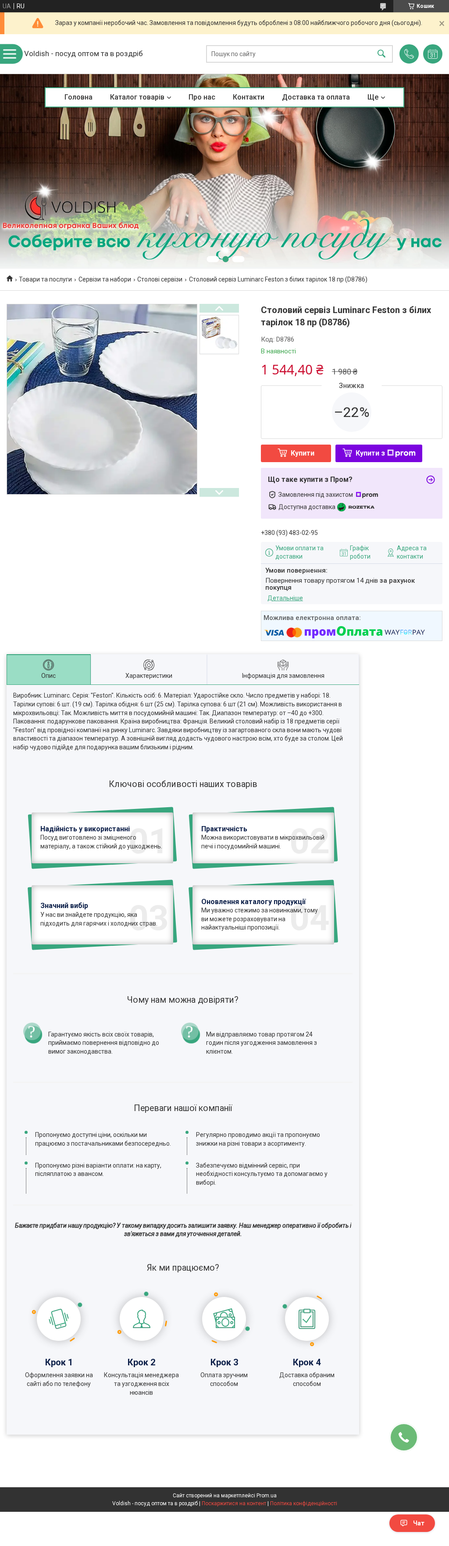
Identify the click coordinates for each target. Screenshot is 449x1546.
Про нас (202, 97)
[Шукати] (381, 54)
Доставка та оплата (316, 97)
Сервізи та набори (104, 279)
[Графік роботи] (432, 54)
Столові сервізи (159, 279)
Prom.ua (267, 1496)
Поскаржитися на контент (234, 1503)
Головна (78, 97)
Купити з (370, 453)
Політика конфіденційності (303, 1503)
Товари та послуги (45, 279)
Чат (418, 1523)
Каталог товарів (137, 97)
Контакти (248, 97)
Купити (302, 453)
